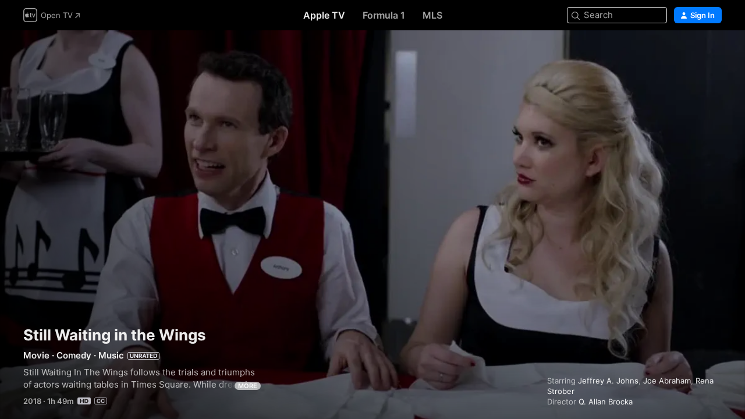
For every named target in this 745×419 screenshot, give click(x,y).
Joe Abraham (667, 380)
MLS (432, 15)
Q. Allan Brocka (606, 401)
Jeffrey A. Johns (608, 380)
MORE (247, 386)
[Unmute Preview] (713, 53)
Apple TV (324, 15)
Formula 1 (384, 15)
